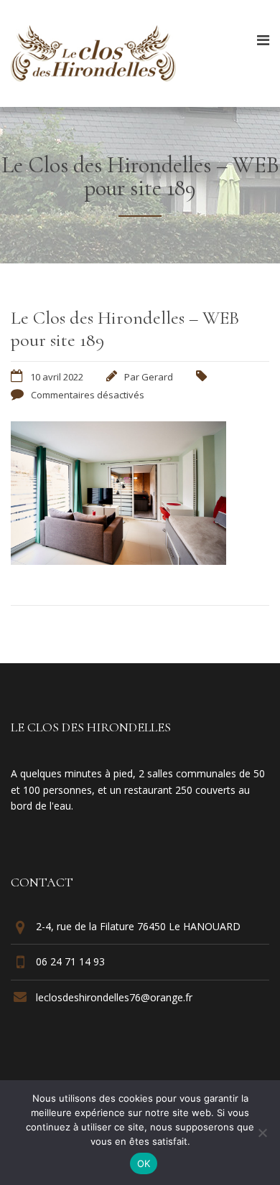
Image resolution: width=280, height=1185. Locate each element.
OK (144, 1163)
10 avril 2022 (56, 376)
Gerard (157, 376)
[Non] (262, 1132)
